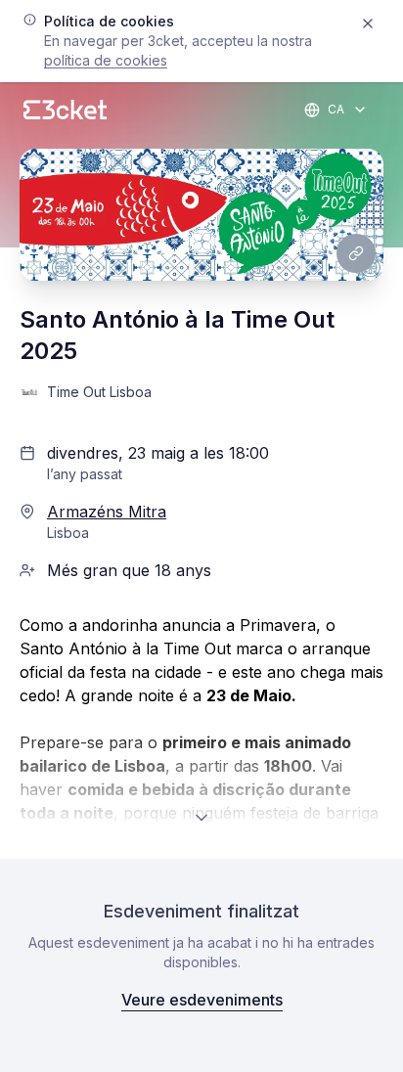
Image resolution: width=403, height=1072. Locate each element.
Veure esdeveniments (202, 999)
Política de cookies (105, 60)
